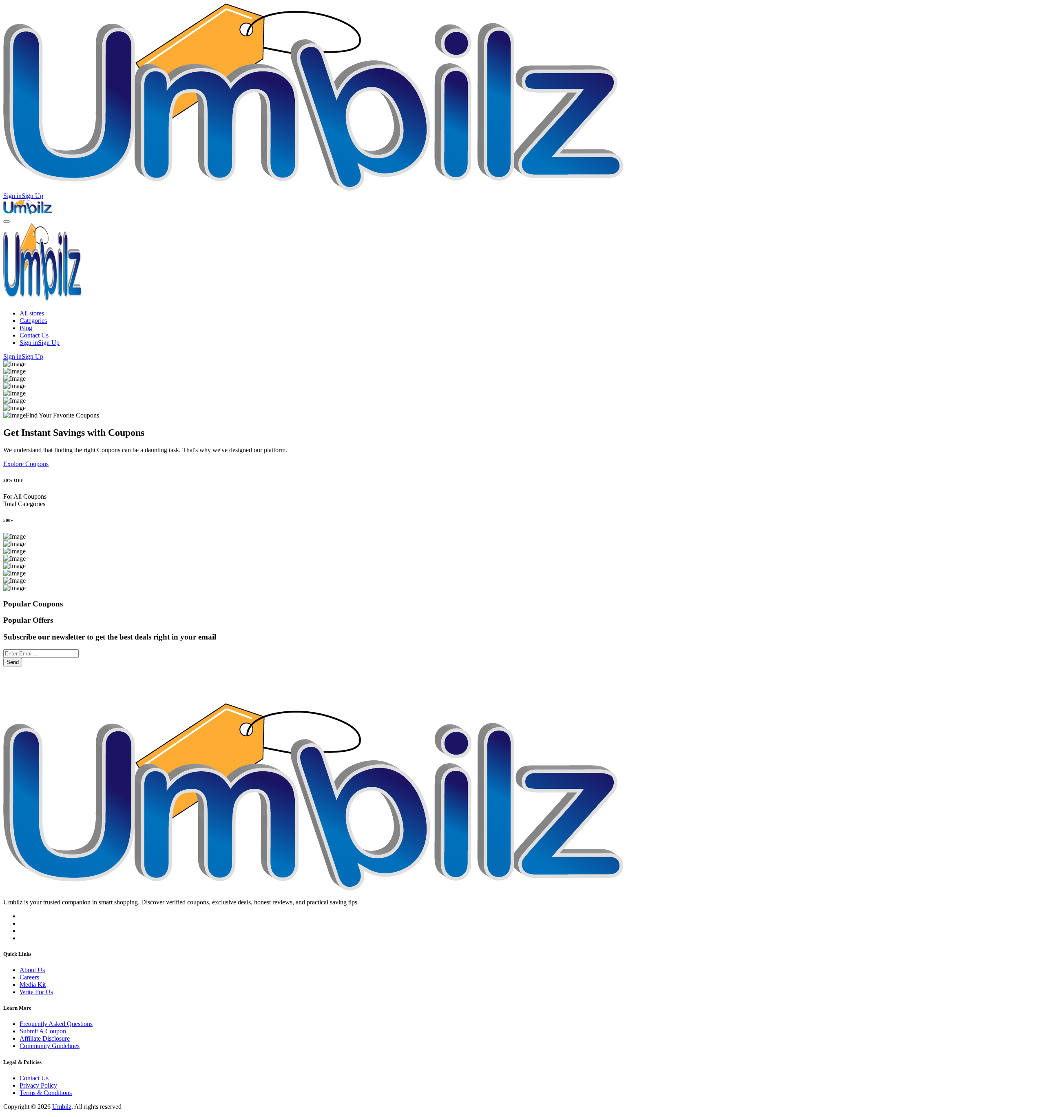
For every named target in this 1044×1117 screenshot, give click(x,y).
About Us (32, 969)
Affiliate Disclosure (45, 1038)
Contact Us (34, 335)
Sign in (12, 195)
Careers (29, 977)
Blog (26, 327)
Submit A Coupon (43, 1031)
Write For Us (36, 991)
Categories (33, 320)
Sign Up (32, 195)
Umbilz (61, 1106)
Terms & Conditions (46, 1092)
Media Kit (33, 984)
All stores (32, 313)
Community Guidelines (50, 1045)
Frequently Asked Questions (56, 1023)
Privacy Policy (38, 1085)
